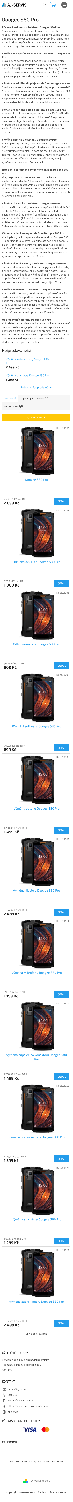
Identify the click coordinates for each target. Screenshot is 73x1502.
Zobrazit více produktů (34, 387)
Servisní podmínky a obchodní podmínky (25, 1360)
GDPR (24, 1462)
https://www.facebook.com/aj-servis (29, 1406)
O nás (46, 1462)
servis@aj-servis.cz (19, 1389)
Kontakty (7, 1370)
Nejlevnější (26, 399)
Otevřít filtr (36, 417)
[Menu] (64, 5)
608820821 (14, 1395)
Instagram (35, 1462)
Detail (61, 501)
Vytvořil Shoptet (40, 1481)
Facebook (57, 1462)
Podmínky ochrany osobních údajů (21, 1365)
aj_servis (13, 1412)
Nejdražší (42, 399)
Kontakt (14, 1462)
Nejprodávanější (13, 406)
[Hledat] (44, 5)
